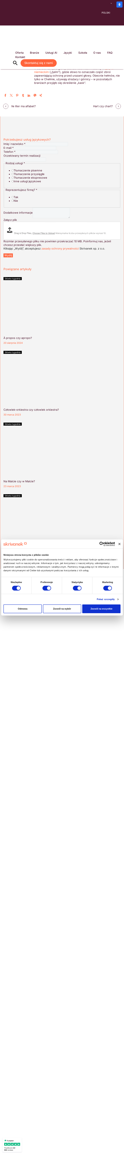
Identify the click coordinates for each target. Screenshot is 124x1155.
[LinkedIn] (29, 95)
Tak (16, 197)
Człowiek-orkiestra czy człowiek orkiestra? (31, 409)
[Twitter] (11, 95)
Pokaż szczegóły (106, 599)
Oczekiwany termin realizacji (21, 155)
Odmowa (22, 608)
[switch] (46, 588)
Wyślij (8, 255)
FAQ (110, 52)
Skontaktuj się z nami (38, 63)
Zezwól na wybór (62, 608)
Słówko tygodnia (13, 278)
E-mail (8, 147)
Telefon (9, 151)
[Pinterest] (17, 95)
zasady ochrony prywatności (60, 248)
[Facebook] (5, 95)
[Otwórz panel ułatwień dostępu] (119, 5)
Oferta (19, 52)
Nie (16, 200)
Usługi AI (51, 52)
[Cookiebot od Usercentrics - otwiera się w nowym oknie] (101, 544)
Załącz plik (10, 219)
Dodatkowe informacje (18, 212)
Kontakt (20, 57)
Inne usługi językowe (27, 181)
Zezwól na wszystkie (101, 608)
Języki (68, 52)
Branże (34, 52)
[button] (15, 63)
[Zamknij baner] (119, 544)
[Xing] (40, 95)
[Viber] (34, 95)
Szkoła (82, 52)
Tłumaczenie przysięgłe (29, 174)
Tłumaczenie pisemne (28, 170)
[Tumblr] (23, 95)
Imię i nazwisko (14, 143)
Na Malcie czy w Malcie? (19, 481)
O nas (97, 52)
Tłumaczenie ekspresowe (30, 177)
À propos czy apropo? (17, 338)
